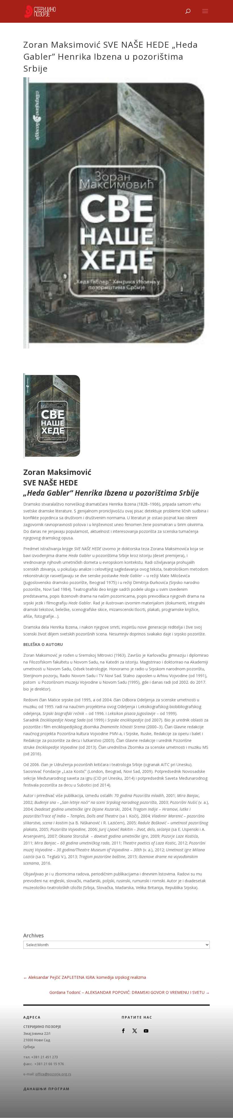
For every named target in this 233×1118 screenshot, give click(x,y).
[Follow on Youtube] (146, 1030)
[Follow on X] (134, 1030)
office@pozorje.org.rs (53, 1074)
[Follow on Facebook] (123, 1030)
